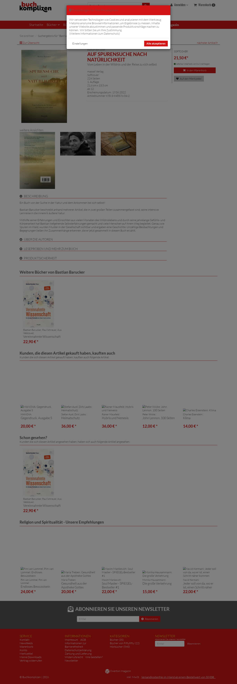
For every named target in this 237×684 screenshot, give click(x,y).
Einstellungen (80, 43)
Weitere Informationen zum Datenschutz (94, 33)
